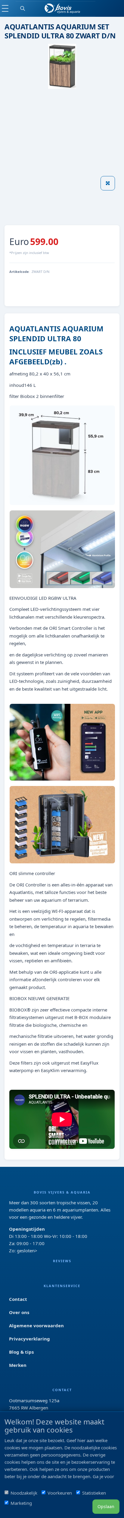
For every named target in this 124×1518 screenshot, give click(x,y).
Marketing (21, 1503)
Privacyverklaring (29, 1339)
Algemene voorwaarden (36, 1325)
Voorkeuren (60, 1493)
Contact (18, 1299)
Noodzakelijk (24, 1493)
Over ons (19, 1312)
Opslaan (106, 1506)
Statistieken (94, 1493)
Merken (17, 1365)
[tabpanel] (29, 210)
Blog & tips (21, 1352)
